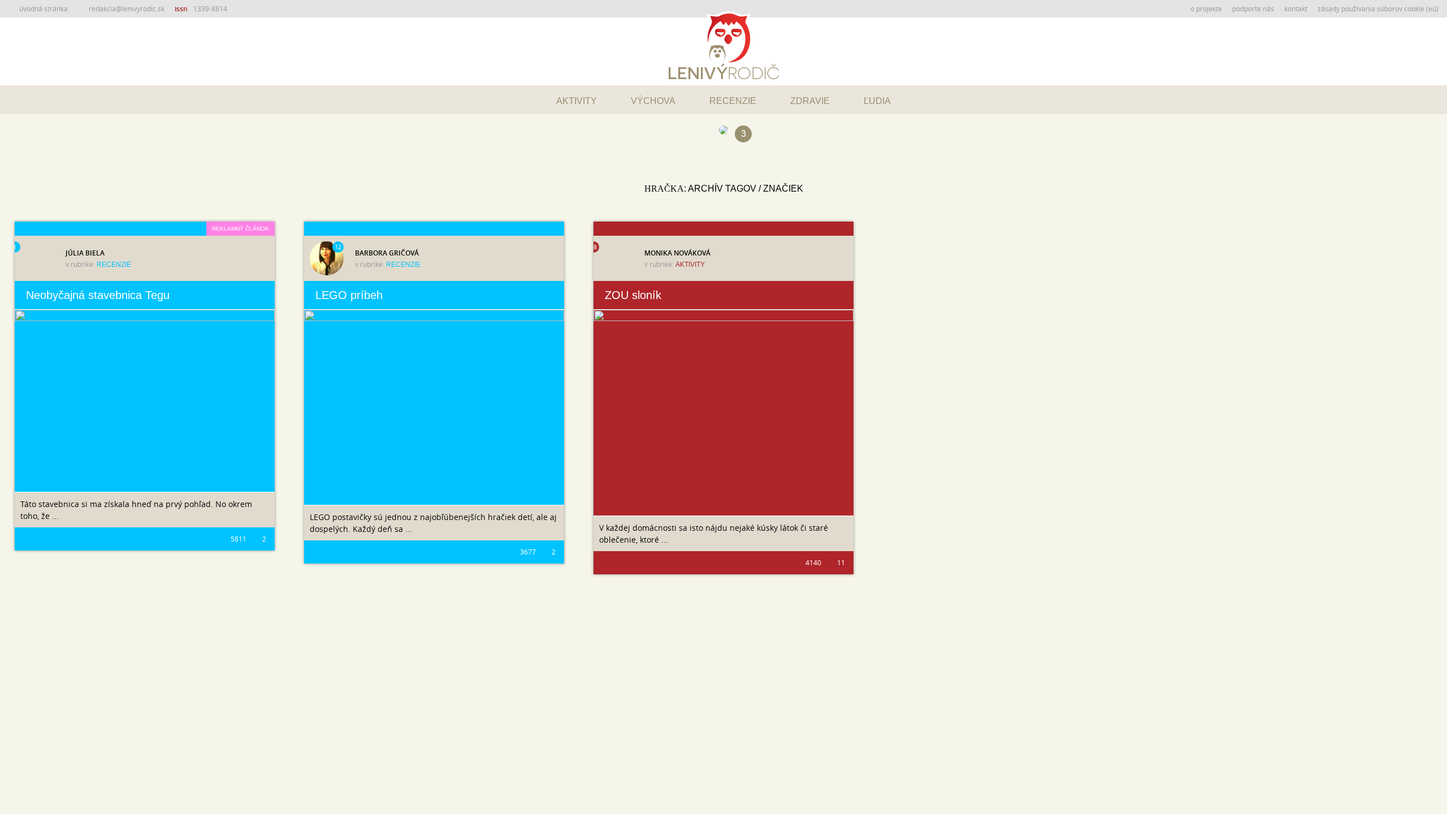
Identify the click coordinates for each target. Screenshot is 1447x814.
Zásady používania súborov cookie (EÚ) (1378, 8)
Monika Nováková (677, 253)
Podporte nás (1253, 8)
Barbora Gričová (387, 253)
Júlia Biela (85, 253)
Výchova (653, 101)
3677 (528, 551)
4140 (813, 562)
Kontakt (1295, 8)
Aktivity (576, 101)
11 (840, 562)
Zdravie (810, 101)
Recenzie (732, 101)
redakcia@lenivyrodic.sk (126, 8)
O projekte (1206, 8)
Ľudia (877, 101)
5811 (238, 538)
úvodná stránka (43, 8)
